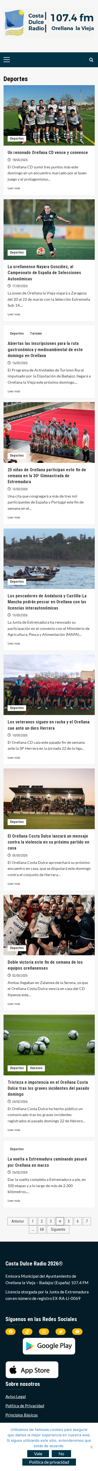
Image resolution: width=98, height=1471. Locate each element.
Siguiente (58, 1229)
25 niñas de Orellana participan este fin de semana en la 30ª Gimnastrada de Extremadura (47, 476)
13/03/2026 (19, 489)
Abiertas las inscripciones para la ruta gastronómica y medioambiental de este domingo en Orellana (45, 349)
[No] (91, 1447)
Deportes (17, 138)
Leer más (14, 188)
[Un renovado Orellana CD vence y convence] (49, 115)
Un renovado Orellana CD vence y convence (48, 152)
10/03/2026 (19, 735)
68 (42, 1229)
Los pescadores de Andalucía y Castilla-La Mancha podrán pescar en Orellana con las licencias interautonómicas (47, 602)
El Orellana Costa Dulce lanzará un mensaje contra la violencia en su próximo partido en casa (48, 842)
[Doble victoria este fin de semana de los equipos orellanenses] (49, 925)
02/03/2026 (19, 976)
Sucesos (36, 1068)
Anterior (17, 1221)
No (61, 1453)
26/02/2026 (19, 1102)
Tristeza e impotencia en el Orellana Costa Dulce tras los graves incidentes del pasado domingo (48, 1088)
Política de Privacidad (24, 1405)
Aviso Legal (15, 1396)
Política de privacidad (49, 1461)
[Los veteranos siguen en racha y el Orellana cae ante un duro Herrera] (49, 685)
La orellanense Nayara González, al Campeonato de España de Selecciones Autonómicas (44, 272)
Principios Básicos (21, 1414)
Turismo (36, 333)
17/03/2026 (19, 286)
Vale (38, 1453)
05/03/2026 (19, 855)
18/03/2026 (19, 160)
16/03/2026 (19, 363)
